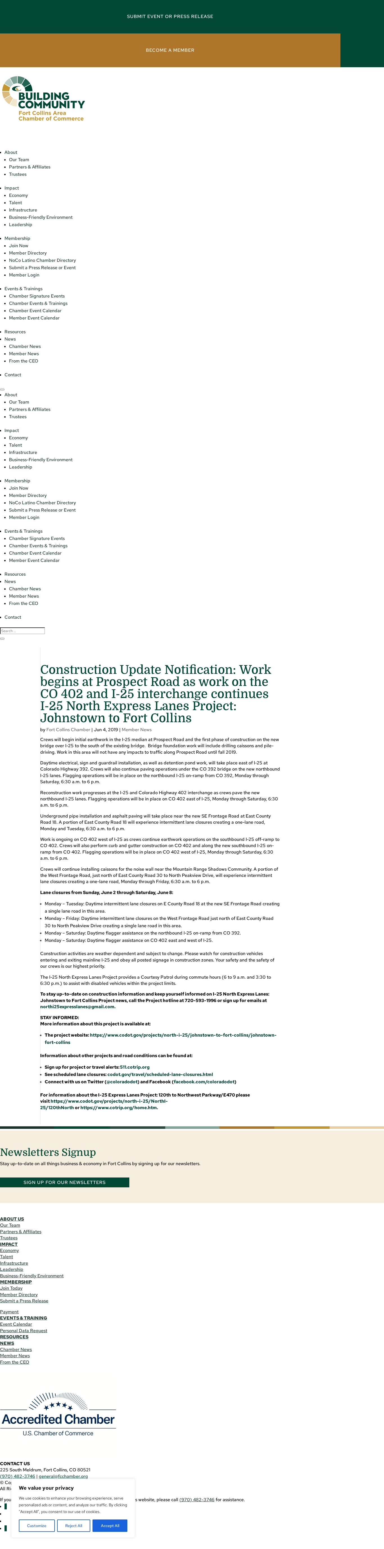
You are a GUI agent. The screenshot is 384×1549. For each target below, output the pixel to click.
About (10, 152)
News (10, 339)
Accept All (110, 1525)
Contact (12, 375)
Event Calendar (16, 1324)
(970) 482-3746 (17, 1476)
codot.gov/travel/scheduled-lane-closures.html (160, 1074)
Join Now (18, 246)
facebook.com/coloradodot (204, 1082)
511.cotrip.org (135, 1067)
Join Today (11, 1288)
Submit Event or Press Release (170, 16)
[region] (73, 1508)
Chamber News (25, 346)
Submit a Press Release (24, 1301)
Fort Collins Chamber (68, 730)
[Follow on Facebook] (5, 1506)
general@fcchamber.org (63, 1476)
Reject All (73, 1525)
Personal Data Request (23, 1331)
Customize (36, 1525)
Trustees (17, 174)
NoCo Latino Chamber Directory (42, 260)
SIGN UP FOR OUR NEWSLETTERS (65, 1182)
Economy (18, 195)
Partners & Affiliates (29, 167)
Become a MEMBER (170, 50)
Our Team (19, 160)
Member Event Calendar (34, 318)
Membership (17, 238)
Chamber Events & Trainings (38, 303)
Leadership (20, 225)
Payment (9, 1312)
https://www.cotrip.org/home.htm (118, 1108)
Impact (11, 188)
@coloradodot (122, 1082)
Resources (15, 332)
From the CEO (23, 361)
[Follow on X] (5, 1528)
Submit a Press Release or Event (42, 268)
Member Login (24, 275)
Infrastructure (23, 210)
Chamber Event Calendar (35, 311)
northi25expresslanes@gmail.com (77, 1007)
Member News (24, 354)
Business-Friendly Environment (41, 217)
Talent (15, 203)
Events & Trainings (23, 289)
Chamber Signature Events (37, 296)
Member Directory (28, 253)
